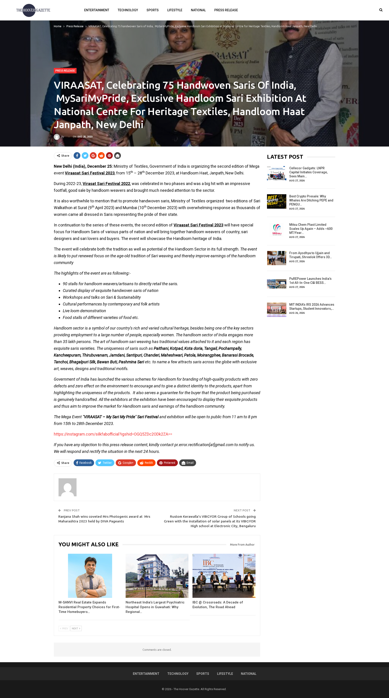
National (198, 10)
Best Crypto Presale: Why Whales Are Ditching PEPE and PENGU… (311, 200)
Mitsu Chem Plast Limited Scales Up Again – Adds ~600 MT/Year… (310, 229)
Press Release (226, 10)
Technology (128, 10)
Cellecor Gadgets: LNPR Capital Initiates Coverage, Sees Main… (308, 172)
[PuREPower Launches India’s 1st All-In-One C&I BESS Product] (276, 284)
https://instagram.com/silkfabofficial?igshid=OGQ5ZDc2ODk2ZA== (113, 434)
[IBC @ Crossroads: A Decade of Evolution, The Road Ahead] (224, 576)
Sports (153, 10)
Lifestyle (174, 10)
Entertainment (96, 10)
